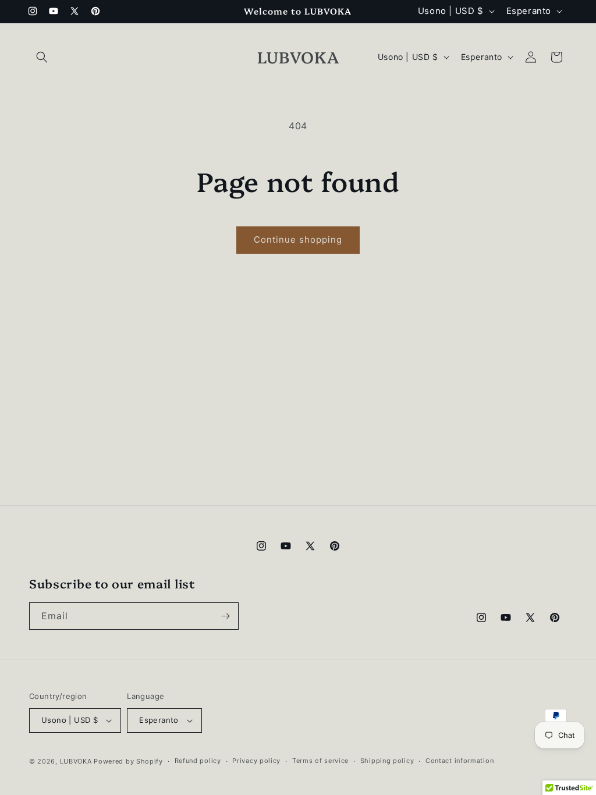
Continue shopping (298, 239)
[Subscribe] (225, 616)
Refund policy (198, 761)
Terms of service (320, 761)
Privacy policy (256, 761)
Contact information (459, 761)
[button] (42, 57)
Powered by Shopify (128, 761)
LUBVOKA (76, 761)
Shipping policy (387, 761)
